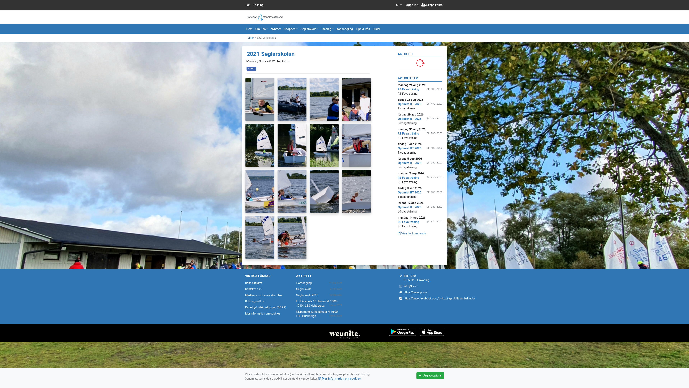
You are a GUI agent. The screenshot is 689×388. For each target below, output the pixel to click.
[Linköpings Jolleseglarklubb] (265, 17)
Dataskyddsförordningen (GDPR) (265, 307)
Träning (326, 29)
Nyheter (276, 29)
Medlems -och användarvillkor (264, 295)
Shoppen (290, 29)
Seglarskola (308, 29)
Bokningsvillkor (254, 301)
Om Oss (260, 29)
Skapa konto (434, 5)
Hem (249, 29)
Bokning (258, 5)
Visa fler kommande (413, 233)
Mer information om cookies (262, 313)
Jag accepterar (432, 375)
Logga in (410, 5)
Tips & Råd (363, 29)
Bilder (376, 29)
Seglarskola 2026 (307, 295)
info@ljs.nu (410, 286)
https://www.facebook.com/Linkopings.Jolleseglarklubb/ (439, 298)
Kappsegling (344, 29)
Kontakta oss (253, 289)
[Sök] (399, 5)
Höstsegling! (304, 283)
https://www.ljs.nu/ (415, 292)
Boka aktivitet (253, 283)
